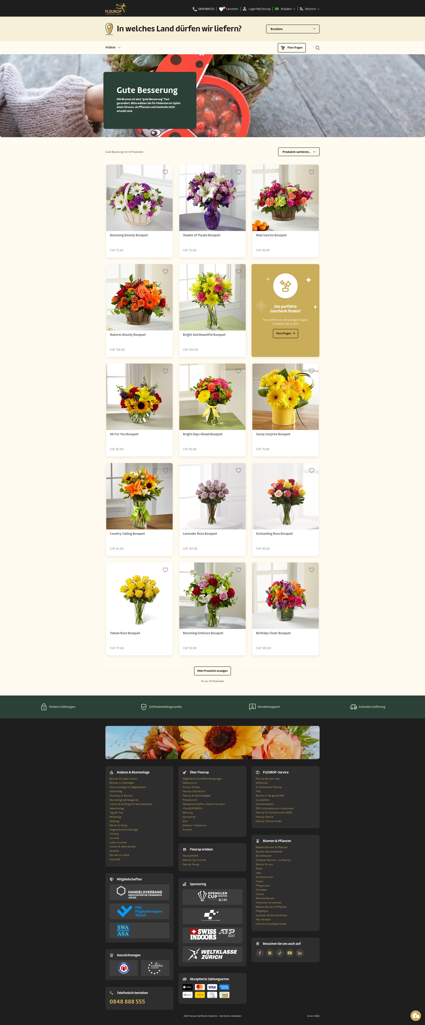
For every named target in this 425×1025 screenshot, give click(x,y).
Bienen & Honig (118, 825)
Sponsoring (189, 816)
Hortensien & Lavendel (268, 902)
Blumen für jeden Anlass (123, 778)
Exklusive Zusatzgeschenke (271, 923)
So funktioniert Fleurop (269, 787)
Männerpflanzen (265, 898)
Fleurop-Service (264, 816)
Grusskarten (262, 799)
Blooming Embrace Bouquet (203, 633)
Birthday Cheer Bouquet (273, 633)
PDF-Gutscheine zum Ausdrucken (275, 808)
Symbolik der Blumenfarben (271, 915)
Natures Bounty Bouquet (128, 335)
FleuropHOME (190, 855)
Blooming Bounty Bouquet (129, 235)
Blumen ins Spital (119, 855)
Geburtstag (116, 791)
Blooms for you (264, 864)
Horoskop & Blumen (121, 795)
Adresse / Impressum (195, 825)
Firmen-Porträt (191, 787)
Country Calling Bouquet (127, 534)
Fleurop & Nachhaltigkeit (197, 795)
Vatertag (114, 821)
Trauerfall (115, 859)
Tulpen (259, 881)
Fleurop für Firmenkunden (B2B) (274, 812)
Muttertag (115, 816)
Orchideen (261, 889)
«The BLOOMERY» (193, 808)
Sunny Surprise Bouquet (273, 434)
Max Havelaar (263, 919)
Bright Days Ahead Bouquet (202, 434)
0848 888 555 (127, 1001)
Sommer (114, 838)
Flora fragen (295, 47)
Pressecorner (190, 799)
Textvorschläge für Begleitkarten (128, 787)
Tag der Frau (116, 812)
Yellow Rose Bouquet (125, 633)
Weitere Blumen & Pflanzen (271, 906)
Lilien (258, 872)
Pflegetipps (262, 911)
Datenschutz (190, 782)
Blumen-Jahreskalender (269, 851)
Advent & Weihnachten (123, 846)
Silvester (114, 850)
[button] (113, 47)
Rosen (259, 868)
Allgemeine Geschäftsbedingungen (202, 778)
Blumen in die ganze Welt (270, 795)
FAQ (258, 791)
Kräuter (260, 894)
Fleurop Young (191, 864)
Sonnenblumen (264, 877)
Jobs (185, 821)
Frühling (114, 833)
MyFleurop (262, 782)
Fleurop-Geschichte (194, 791)
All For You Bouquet (124, 434)
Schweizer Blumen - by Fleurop (273, 860)
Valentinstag (117, 808)
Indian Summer (118, 842)
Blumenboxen (264, 855)
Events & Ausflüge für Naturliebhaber (131, 804)
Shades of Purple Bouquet (201, 235)
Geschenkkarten (265, 804)
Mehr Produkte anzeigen (212, 671)
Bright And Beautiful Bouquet (204, 335)
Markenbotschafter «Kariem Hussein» (204, 804)
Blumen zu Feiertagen (122, 782)
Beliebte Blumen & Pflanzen (272, 847)
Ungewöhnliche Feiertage (124, 829)
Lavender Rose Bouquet (200, 534)
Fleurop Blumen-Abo (268, 778)
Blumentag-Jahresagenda (124, 799)
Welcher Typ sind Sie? (194, 860)
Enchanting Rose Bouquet (274, 534)
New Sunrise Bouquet (271, 235)
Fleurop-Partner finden (269, 821)
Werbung (188, 812)
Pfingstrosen (263, 885)
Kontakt (187, 829)
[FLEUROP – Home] (115, 9)
